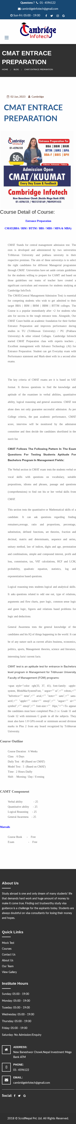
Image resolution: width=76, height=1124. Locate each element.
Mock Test (8, 943)
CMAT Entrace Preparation (38, 70)
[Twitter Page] (52, 15)
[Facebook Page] (46, 15)
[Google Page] (63, 15)
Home (5, 70)
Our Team (8, 966)
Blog (16, 70)
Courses (6, 949)
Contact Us (8, 954)
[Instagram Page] (58, 15)
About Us (7, 960)
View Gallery (9, 972)
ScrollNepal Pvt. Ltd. (30, 1118)
